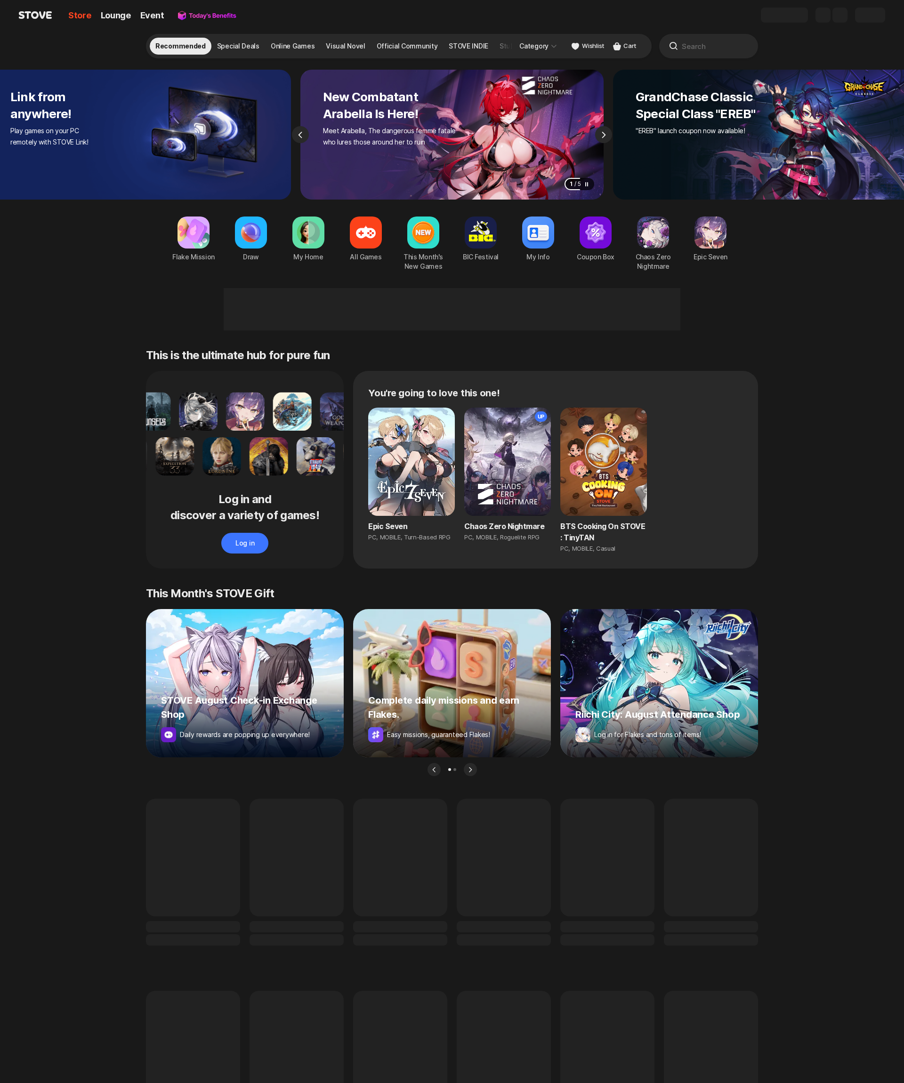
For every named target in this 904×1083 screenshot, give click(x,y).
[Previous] (300, 134)
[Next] (603, 134)
